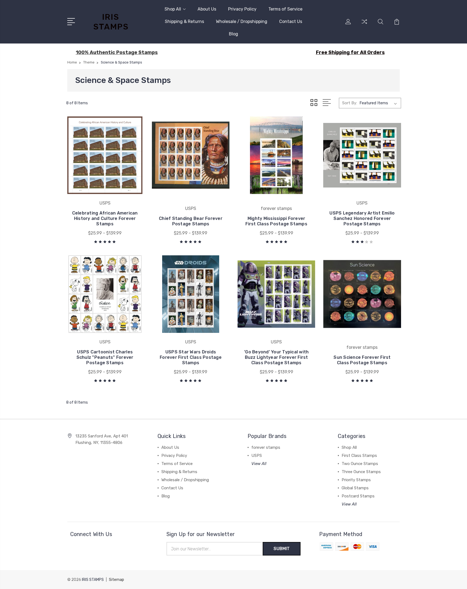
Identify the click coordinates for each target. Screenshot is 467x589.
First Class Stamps (359, 455)
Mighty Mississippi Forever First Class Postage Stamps (276, 221)
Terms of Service (285, 9)
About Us (207, 9)
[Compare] (364, 25)
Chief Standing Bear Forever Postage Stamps (190, 221)
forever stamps (265, 447)
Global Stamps (355, 488)
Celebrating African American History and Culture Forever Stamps (105, 218)
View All (258, 463)
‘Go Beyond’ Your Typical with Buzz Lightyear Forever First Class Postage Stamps (276, 357)
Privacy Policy (242, 9)
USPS (256, 455)
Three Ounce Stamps (361, 471)
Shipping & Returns (184, 21)
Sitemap (116, 579)
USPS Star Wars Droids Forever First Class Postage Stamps (191, 357)
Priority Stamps (356, 479)
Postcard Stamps (358, 496)
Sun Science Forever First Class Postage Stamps (362, 360)
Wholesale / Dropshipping (241, 21)
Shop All (173, 9)
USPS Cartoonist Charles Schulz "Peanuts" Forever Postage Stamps (105, 357)
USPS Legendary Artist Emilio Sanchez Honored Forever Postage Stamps (362, 218)
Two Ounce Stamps (360, 463)
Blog (233, 33)
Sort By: (349, 103)
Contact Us (290, 21)
